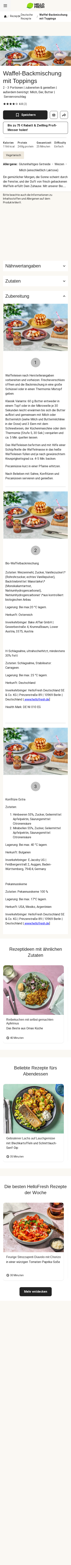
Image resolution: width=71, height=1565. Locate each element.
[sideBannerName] (35, 232)
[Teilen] (64, 115)
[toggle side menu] (5, 5)
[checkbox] (4, 103)
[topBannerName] (35, 29)
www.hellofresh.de (36, 699)
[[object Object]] (54, 115)
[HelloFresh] (35, 6)
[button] (35, 281)
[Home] (5, 16)
